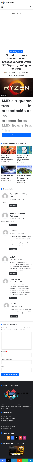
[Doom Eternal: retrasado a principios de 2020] (8, 150)
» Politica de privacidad (7, 420)
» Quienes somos (6, 416)
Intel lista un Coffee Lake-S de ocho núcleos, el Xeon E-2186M (23, 158)
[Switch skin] (31, 7)
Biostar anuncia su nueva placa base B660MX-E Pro (7, 176)
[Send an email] (14, 72)
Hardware (13, 51)
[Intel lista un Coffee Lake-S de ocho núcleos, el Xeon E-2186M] (24, 150)
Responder (13, 205)
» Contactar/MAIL (6, 428)
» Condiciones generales (8, 418)
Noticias (19, 13)
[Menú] (2, 7)
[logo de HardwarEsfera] (8, 2)
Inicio (14, 13)
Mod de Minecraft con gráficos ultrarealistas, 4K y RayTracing (24, 177)
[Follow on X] (13, 72)
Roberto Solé (9, 72)
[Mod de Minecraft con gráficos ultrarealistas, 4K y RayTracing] (24, 170)
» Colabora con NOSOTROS (9, 426)
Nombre (4, 351)
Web (2, 366)
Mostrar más (16, 135)
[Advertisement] (16, 32)
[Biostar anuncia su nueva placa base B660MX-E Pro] (8, 170)
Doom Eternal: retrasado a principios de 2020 (7, 157)
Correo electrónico (7, 359)
